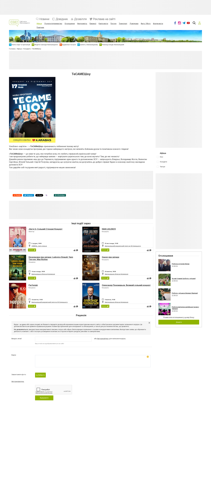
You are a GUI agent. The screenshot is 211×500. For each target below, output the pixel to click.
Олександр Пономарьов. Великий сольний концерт (126, 285)
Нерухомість (82, 24)
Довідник (62, 19)
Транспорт (123, 24)
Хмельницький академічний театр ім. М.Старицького (123, 246)
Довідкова (134, 24)
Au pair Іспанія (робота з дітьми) (183, 278)
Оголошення (70, 24)
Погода (113, 24)
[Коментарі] (77, 250)
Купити (31, 250)
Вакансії (93, 24)
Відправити (44, 398)
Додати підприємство (53, 24)
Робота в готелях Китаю (180, 264)
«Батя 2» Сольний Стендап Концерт (46, 229)
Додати (179, 322)
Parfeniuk (33, 285)
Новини (44, 19)
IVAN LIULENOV (109, 229)
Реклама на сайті (104, 19)
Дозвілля (80, 19)
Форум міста (158, 24)
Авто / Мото (146, 24)
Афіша (39, 24)
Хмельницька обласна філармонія (43, 274)
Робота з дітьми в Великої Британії (185, 293)
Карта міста (103, 24)
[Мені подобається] (74, 250)
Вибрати (41, 375)
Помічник (40, 27)
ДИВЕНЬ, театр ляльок (39, 246)
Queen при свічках (110, 257)
